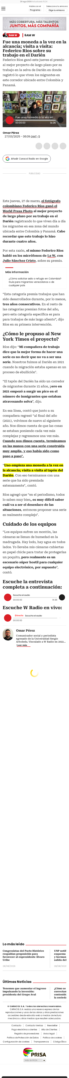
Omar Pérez (11, 133)
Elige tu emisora (56, 10)
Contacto (16, 1025)
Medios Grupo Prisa (35, 1060)
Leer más (22, 645)
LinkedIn (55, 146)
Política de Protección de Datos (23, 1037)
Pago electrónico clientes (24, 1029)
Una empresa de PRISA (34, 1052)
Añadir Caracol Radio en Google (29, 158)
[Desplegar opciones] (60, 120)
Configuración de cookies (16, 1041)
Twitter (47, 146)
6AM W (29, 35)
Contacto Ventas (34, 1025)
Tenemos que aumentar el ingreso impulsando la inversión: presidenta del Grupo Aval (24, 991)
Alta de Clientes (49, 1029)
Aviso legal (49, 1033)
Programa (35, 10)
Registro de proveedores (26, 1033)
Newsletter (52, 1025)
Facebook (39, 146)
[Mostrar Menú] (3, 8)
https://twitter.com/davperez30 (21, 133)
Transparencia (41, 1041)
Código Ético (59, 1041)
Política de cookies (52, 1037)
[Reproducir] (10, 120)
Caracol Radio (16, 9)
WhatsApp (63, 146)
